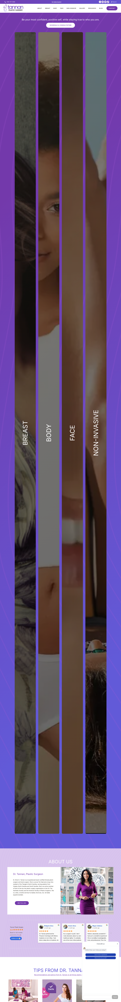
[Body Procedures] (48, 433)
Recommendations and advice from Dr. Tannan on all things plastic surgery (60, 975)
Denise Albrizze (97, 926)
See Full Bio (22, 903)
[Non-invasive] (95, 433)
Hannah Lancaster (49, 926)
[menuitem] (39, 8)
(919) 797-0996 (11, 2)
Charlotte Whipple (73, 926)
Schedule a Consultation (60, 25)
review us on (14, 938)
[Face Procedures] (72, 433)
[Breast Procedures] (25, 433)
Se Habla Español (56, 2)
